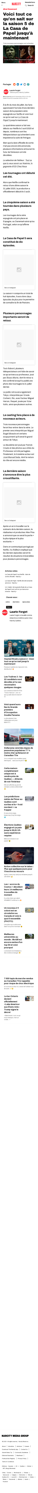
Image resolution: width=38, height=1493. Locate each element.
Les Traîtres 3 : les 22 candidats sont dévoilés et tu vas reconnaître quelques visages (13, 682)
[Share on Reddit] (14, 84)
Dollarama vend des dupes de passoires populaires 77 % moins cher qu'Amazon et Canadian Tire (18, 751)
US (16, 1466)
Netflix (19, 114)
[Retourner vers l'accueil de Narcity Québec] (16, 3)
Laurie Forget (14, 90)
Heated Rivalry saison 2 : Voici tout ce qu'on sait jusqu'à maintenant (19, 661)
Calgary (14, 1475)
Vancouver (6, 1475)
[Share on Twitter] (21, 84)
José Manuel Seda (11, 457)
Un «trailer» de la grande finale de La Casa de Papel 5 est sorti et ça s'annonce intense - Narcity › (18, 589)
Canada (10, 1466)
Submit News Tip (7, 1452)
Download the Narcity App (10, 1449)
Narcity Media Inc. (24, 1441)
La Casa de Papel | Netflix (11, 59)
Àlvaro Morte (12, 378)
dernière (16, 602)
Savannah (12, 1479)
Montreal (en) (23, 1477)
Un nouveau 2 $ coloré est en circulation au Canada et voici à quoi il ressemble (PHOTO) (12, 914)
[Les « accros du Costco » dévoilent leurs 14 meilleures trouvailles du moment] (29, 886)
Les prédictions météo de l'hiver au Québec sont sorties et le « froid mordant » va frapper (13, 803)
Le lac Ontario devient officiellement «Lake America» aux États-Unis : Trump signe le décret (12, 1004)
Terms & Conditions (8, 1461)
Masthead (20, 1455)
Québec (22, 1466)
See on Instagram (10, 287)
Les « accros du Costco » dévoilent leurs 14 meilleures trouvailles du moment (13, 889)
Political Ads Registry (8, 1458)
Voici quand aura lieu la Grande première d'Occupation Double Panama (12, 709)
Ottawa (26, 1472)
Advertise (11, 1446)
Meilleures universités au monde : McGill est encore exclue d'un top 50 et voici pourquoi (13, 941)
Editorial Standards (8, 1455)
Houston (5, 1481)
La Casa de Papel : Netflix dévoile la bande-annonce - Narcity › (19, 582)
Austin (26, 1479)
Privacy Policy (22, 1458)
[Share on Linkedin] (18, 84)
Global (29, 1466)
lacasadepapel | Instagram (25, 59)
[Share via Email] (25, 84)
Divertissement (10, 9)
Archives (19, 1446)
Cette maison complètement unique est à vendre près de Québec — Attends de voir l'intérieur (13, 775)
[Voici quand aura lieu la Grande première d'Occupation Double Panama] (29, 706)
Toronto (9, 1472)
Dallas (32, 1477)
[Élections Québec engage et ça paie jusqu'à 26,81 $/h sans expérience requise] (29, 827)
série (8, 602)
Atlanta (20, 1479)
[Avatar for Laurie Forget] (5, 612)
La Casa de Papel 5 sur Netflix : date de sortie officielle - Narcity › (17, 575)
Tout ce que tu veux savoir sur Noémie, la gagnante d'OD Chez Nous (17, 163)
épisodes (26, 602)
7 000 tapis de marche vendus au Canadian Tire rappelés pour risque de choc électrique (19, 981)
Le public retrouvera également (17, 392)
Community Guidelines (21, 1452)
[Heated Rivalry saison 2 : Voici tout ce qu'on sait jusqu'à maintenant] (19, 648)
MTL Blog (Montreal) (9, 1468)
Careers (26, 1446)
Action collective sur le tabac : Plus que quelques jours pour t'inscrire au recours (19, 868)
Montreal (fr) (17, 1472)
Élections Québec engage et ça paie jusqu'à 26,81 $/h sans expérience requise (13, 830)
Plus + (9, 607)
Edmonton (22, 1475)
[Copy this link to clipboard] (28, 84)
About (4, 1446)
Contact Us (24, 1449)
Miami (4, 1479)
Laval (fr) (14, 1477)
